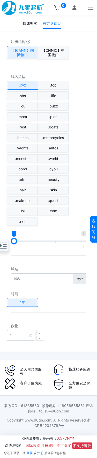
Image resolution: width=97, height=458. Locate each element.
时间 (14, 294)
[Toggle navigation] (90, 7)
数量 (14, 326)
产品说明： (16, 446)
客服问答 (93, 229)
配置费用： (34, 438)
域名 (14, 269)
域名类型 (18, 76)
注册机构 (18, 41)
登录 (29, 453)
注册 (40, 453)
